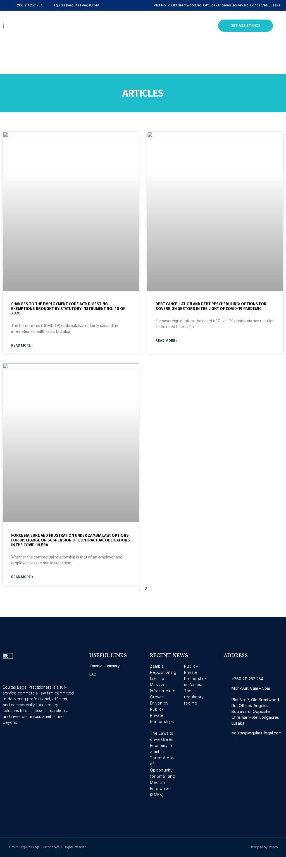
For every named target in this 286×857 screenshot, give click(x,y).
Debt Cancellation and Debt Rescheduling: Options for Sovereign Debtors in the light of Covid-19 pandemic (211, 306)
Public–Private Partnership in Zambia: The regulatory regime (195, 684)
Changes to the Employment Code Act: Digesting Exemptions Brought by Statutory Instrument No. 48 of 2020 (68, 309)
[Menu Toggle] (123, 25)
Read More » (22, 345)
